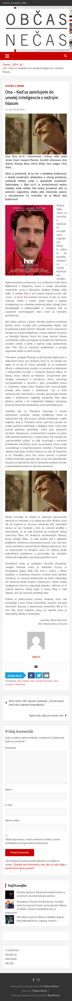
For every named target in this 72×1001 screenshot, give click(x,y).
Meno (9, 789)
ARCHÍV (9, 963)
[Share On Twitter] (38, 675)
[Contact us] (45, 675)
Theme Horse (39, 990)
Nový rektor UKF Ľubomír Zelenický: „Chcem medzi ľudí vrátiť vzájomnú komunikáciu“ (36, 702)
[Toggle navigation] (7, 56)
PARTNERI (11, 959)
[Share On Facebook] (31, 675)
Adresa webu (12, 820)
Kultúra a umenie (14, 85)
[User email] (36, 667)
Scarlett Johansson (15, 684)
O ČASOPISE (12, 950)
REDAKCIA (11, 954)
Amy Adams (23, 680)
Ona (26, 293)
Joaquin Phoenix (43, 680)
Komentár (10, 747)
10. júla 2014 (11, 109)
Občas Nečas (51, 986)
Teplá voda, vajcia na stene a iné (46, 715)
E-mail (9, 805)
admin (22, 109)
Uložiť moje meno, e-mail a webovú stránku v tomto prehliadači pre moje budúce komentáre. (32, 841)
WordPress (54, 995)
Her (32, 680)
